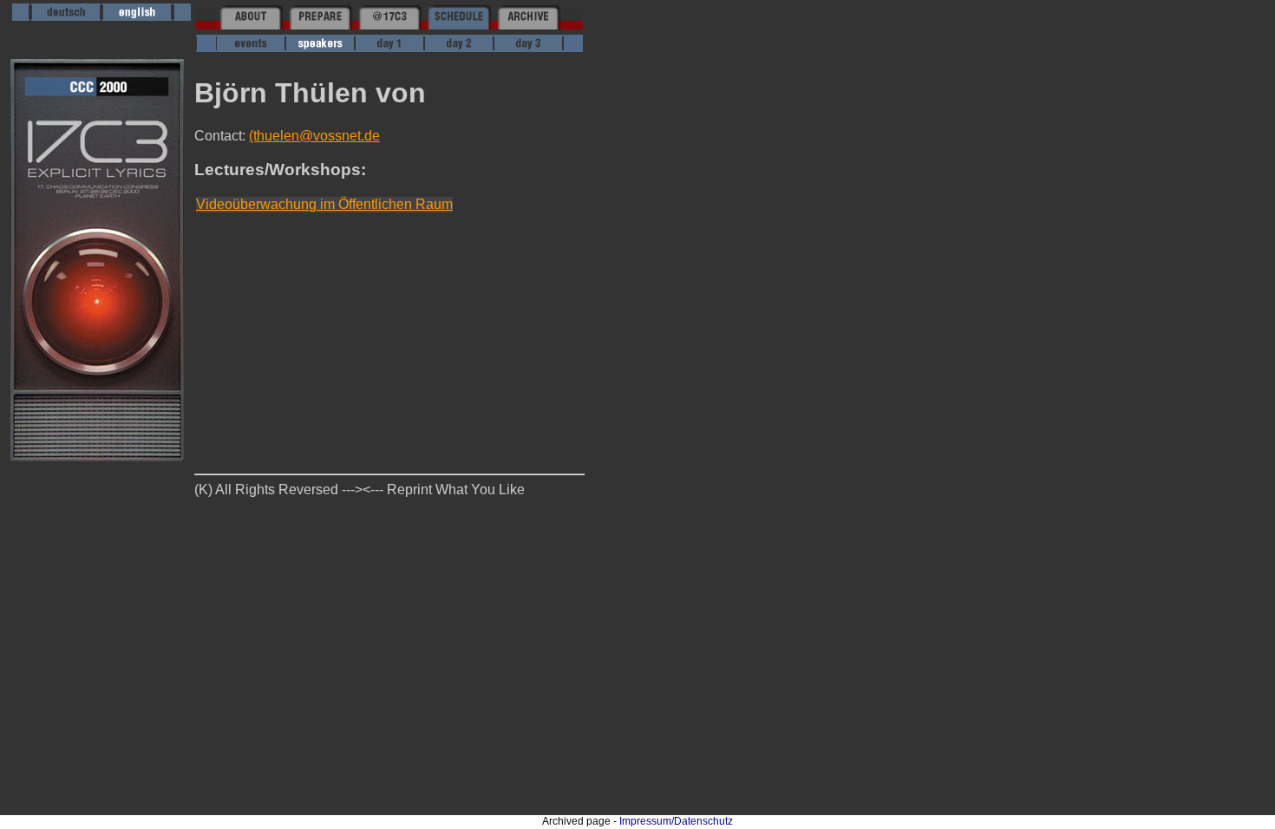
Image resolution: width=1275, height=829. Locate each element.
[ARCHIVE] (528, 24)
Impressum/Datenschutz (676, 821)
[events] (250, 47)
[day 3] (528, 47)
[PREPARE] (320, 24)
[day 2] (459, 47)
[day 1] (389, 47)
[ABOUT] (250, 24)
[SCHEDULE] (459, 24)
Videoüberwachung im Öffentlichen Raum (324, 204)
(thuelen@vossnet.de (314, 135)
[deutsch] (66, 16)
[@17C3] (389, 24)
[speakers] (320, 47)
